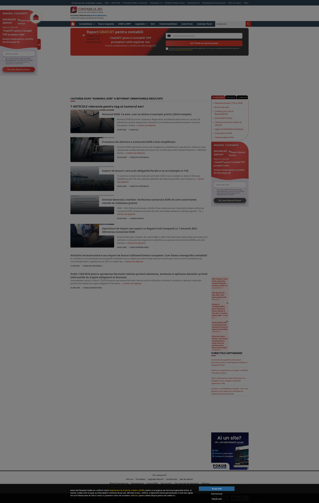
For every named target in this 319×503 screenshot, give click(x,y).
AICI (137, 495)
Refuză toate (217, 499)
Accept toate (217, 489)
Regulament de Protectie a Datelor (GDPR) (127, 490)
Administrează (216, 494)
